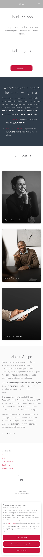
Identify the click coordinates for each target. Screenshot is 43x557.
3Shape (21, 4)
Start (3, 455)
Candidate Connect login (21, 493)
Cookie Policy (12, 523)
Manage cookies (7, 469)
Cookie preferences (21, 550)
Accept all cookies (21, 537)
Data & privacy (6, 465)
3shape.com (21, 476)
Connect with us (12, 119)
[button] (39, 4)
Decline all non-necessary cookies (21, 544)
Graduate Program (8, 461)
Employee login (21, 491)
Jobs (3, 458)
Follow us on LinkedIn (14, 128)
